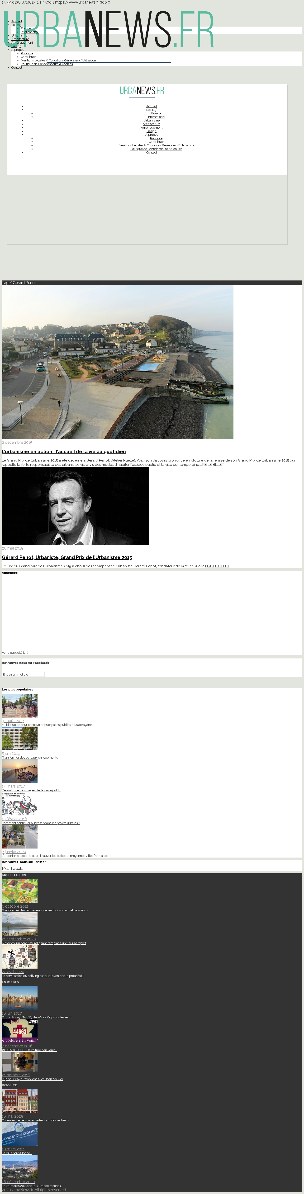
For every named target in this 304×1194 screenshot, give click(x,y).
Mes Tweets (12, 868)
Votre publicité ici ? (15, 652)
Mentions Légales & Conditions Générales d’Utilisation (58, 60)
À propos (17, 49)
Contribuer (28, 57)
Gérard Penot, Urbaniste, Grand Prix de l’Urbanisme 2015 (67, 557)
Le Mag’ (16, 25)
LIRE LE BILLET (212, 464)
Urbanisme (19, 35)
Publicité (27, 53)
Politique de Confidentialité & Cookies (47, 64)
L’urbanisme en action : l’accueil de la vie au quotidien (64, 451)
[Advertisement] (147, 211)
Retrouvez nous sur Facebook (25, 663)
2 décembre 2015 (17, 442)
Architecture (20, 39)
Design (16, 46)
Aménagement (22, 42)
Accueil (16, 21)
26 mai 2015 (12, 548)
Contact (16, 67)
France (26, 28)
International (30, 32)
